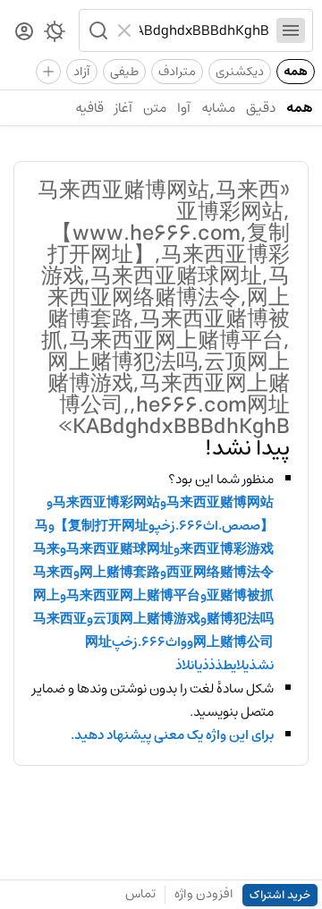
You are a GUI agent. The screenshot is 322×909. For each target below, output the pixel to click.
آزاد (81, 71)
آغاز (123, 108)
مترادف (177, 71)
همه (296, 71)
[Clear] (127, 30)
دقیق (260, 108)
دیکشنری (240, 71)
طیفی (124, 71)
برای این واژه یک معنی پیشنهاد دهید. (172, 735)
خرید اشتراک (280, 895)
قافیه (89, 108)
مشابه (218, 108)
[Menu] (290, 30)
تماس (140, 894)
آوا (184, 108)
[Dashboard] (24, 32)
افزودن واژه (203, 894)
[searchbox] (204, 30)
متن (154, 108)
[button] (97, 30)
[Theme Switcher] (54, 35)
